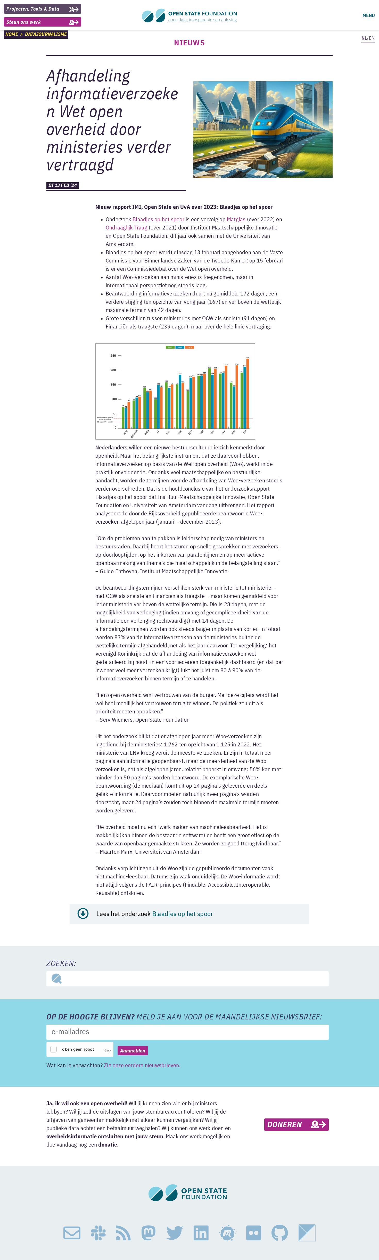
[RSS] (123, 1233)
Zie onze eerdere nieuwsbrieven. (142, 1065)
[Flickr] (253, 1233)
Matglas (236, 220)
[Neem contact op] (71, 1233)
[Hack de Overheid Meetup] (227, 1233)
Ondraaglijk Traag (126, 228)
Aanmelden (132, 1051)
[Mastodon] (148, 1233)
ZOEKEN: (61, 964)
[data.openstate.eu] (307, 1233)
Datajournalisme (46, 34)
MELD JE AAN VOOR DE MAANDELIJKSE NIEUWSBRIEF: (184, 1017)
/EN (368, 38)
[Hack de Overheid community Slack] (98, 1233)
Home (11, 34)
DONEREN (289, 1125)
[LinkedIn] (201, 1233)
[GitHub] (279, 1233)
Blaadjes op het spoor (158, 220)
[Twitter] (174, 1233)
